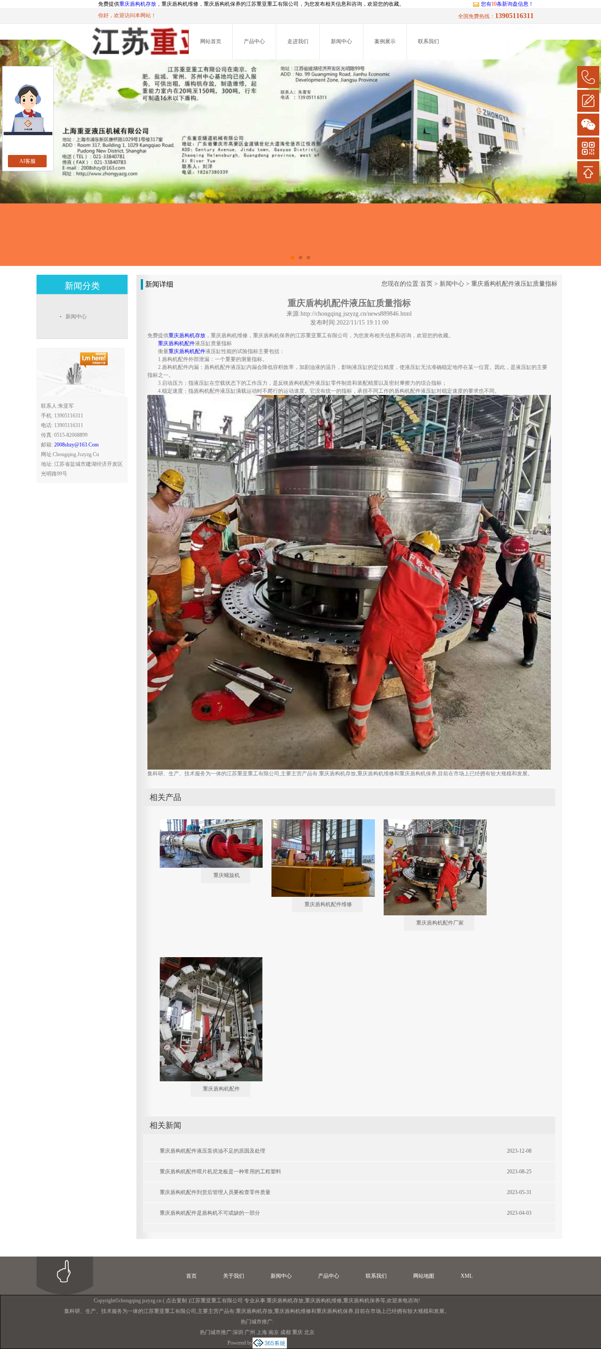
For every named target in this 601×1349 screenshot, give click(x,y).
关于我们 (233, 1276)
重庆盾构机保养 (361, 1300)
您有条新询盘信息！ (507, 4)
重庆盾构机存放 (137, 4)
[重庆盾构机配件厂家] (429, 823)
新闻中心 (341, 41)
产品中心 (254, 41)
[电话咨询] (588, 77)
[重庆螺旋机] (205, 823)
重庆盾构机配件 (221, 1089)
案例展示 (385, 41)
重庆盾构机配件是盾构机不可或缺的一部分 (210, 1213)
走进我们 (297, 41)
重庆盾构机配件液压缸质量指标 (514, 283)
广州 (250, 1332)
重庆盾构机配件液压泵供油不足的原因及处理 (212, 1151)
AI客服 (27, 161)
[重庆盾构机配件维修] (316, 823)
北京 (309, 1332)
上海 (262, 1332)
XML (467, 1276)
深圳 (238, 1332)
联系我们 (428, 41)
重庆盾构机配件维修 (328, 904)
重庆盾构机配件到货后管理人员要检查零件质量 (215, 1192)
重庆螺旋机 (226, 875)
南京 (273, 1332)
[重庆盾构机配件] (205, 961)
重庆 (297, 1332)
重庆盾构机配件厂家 (440, 923)
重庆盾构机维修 (323, 1300)
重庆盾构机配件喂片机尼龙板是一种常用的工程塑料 (220, 1171)
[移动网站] (588, 148)
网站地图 (423, 1276)
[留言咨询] (588, 101)
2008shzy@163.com (76, 445)
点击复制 (176, 1300)
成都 (285, 1332)
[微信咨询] (588, 125)
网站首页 (210, 41)
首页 (426, 283)
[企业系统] (270, 1343)
